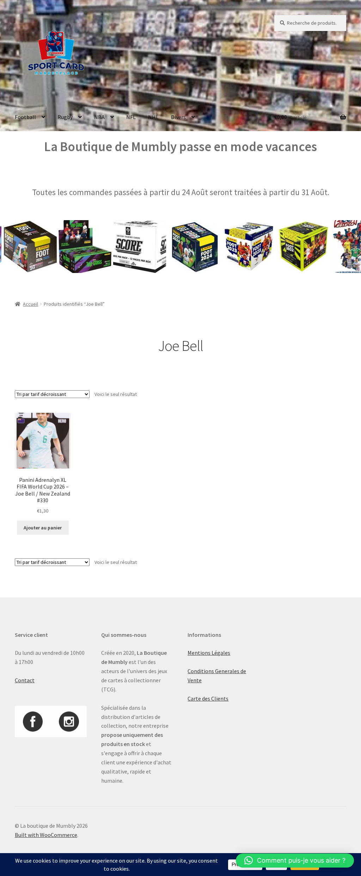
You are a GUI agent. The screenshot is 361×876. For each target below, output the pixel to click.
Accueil (30, 304)
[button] (295, 860)
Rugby (65, 116)
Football (25, 116)
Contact (25, 680)
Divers (178, 116)
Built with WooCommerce (46, 834)
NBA (99, 116)
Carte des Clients (208, 698)
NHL (153, 116)
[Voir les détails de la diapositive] (71, 246)
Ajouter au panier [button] (43, 527)
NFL (131, 116)
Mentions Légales (209, 652)
